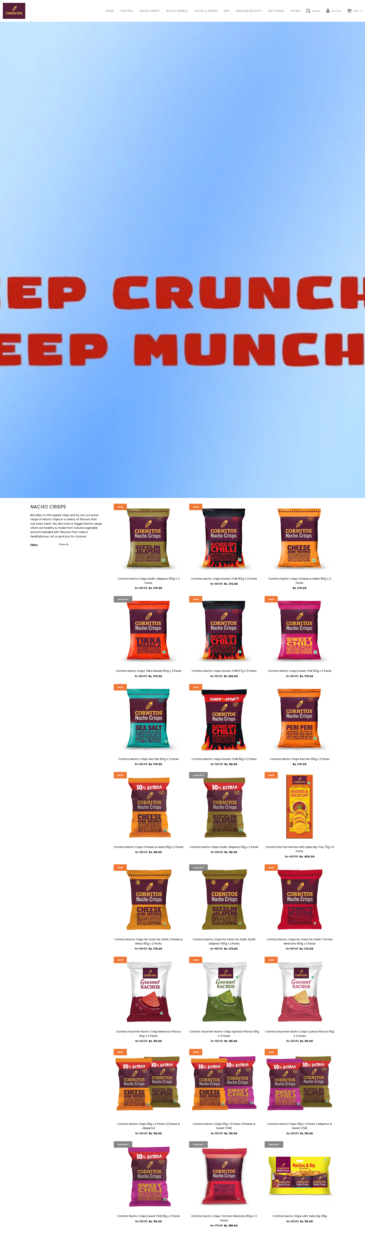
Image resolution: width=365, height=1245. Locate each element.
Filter (34, 545)
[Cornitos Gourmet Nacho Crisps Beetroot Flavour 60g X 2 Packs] (148, 992)
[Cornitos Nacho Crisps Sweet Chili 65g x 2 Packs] (148, 1176)
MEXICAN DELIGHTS (249, 11)
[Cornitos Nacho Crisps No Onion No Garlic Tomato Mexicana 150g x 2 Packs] (299, 899)
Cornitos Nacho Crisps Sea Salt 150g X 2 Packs (148, 759)
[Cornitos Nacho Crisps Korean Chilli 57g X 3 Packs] (224, 631)
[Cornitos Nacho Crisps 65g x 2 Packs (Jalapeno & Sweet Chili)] (299, 1084)
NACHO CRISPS (150, 11)
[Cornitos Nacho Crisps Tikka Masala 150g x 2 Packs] (148, 631)
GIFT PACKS (276, 11)
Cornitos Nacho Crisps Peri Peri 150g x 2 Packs (299, 759)
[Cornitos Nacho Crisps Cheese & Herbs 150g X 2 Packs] (299, 539)
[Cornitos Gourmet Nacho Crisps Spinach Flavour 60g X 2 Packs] (224, 992)
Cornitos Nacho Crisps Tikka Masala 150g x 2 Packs (149, 671)
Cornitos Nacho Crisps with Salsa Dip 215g (299, 1216)
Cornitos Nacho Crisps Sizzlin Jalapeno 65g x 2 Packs (224, 847)
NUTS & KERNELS (177, 11)
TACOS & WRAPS (205, 11)
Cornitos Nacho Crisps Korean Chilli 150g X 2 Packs (224, 579)
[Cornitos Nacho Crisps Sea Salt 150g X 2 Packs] (148, 719)
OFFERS (295, 11)
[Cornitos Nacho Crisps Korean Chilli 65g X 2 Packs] (224, 719)
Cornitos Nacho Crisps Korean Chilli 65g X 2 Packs (224, 759)
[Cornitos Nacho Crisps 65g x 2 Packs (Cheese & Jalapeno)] (148, 1084)
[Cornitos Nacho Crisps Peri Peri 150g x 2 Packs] (299, 719)
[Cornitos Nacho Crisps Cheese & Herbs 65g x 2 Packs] (148, 807)
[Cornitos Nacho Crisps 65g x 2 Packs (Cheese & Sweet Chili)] (224, 1084)
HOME (110, 11)
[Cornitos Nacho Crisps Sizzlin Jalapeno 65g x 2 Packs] (224, 807)
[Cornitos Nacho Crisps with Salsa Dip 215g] (299, 1176)
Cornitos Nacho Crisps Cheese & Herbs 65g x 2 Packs (148, 847)
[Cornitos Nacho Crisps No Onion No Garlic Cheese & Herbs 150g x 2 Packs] (148, 899)
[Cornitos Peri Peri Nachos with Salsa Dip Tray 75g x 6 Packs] (299, 807)
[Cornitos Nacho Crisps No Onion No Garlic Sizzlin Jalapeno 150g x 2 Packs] (224, 899)
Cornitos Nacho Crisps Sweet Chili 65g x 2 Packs (148, 1216)
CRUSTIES (126, 11)
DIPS (227, 11)
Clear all (63, 544)
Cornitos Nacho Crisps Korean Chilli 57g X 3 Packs (224, 671)
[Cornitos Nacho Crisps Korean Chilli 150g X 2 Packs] (224, 539)
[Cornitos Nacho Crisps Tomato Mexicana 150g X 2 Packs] (224, 1176)
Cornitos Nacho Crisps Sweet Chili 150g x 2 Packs (300, 671)
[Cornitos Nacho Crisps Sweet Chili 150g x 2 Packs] (299, 631)
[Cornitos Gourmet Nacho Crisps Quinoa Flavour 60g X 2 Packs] (299, 992)
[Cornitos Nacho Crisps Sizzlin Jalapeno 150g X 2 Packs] (148, 539)
